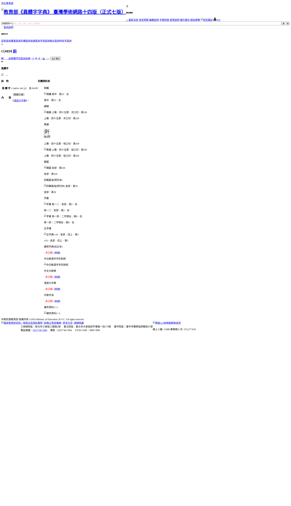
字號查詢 (45, 41)
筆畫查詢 (16, 41)
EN (218, 20)
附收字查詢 (65, 41)
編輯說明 (154, 20)
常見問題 (144, 20)
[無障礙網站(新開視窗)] (167, 323)
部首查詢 (6, 41)
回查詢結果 (24, 58)
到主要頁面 (7, 3)
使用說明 (174, 20)
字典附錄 (164, 20)
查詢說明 (8, 27)
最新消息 (133, 20)
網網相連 (79, 323)
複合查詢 (54, 41)
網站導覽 (195, 20)
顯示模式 (185, 20)
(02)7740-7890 (40, 330)
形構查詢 (25, 41)
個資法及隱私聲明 (32, 323)
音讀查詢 (35, 41)
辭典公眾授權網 (52, 323)
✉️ (47, 58)
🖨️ (43, 58)
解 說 (6, 58)
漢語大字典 (20, 100)
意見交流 (67, 323)
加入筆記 (56, 59)
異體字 (14, 58)
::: (127, 20)
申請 (57, 252)
